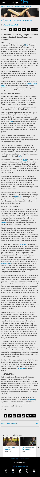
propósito (31, 400)
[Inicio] (20, 2)
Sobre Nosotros (24, 458)
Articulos (10, 6)
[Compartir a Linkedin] (19, 29)
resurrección (6, 263)
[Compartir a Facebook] (10, 29)
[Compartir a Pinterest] (15, 29)
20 (14, 471)
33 (35, 471)
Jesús (25, 160)
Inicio (3, 6)
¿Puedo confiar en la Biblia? (11, 448)
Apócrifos (17, 197)
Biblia (26, 45)
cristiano (23, 244)
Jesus (3, 222)
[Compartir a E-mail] (24, 29)
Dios (11, 121)
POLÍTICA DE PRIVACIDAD (20, 466)
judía (19, 156)
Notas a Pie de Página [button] (9, 423)
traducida (21, 368)
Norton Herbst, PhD (11, 25)
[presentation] (38, 447)
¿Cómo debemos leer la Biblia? (28, 448)
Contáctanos (14, 458)
